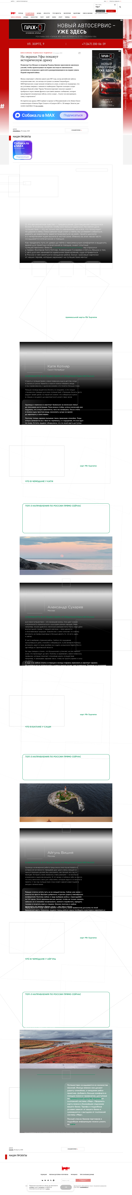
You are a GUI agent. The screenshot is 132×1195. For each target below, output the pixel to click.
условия (31, 1187)
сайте (72, 1128)
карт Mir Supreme (88, 718)
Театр (42, 17)
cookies (48, 1189)
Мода (39, 13)
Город (20, 13)
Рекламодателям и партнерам (58, 1174)
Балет (48, 17)
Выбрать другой (100, 11)
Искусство (34, 17)
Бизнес (74, 17)
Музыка (25, 17)
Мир (79, 251)
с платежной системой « (64, 251)
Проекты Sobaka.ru (114, 1)
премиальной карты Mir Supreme (81, 321)
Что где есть (56, 13)
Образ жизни (87, 13)
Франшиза (74, 1174)
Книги (54, 17)
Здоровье (76, 13)
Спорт (60, 17)
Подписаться (38, 53)
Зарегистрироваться (21, 1)
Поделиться (48, 53)
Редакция (44, 1174)
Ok (66, 1187)
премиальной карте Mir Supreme (85, 1102)
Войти (12, 1)
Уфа (105, 1)
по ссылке (39, 106)
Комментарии (76, 130)
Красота (47, 13)
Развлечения (30, 13)
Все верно (111, 11)
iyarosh (11, 1153)
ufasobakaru (16, 131)
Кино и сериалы (16, 17)
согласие (41, 1187)
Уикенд (67, 17)
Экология (67, 13)
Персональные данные (87, 1174)
